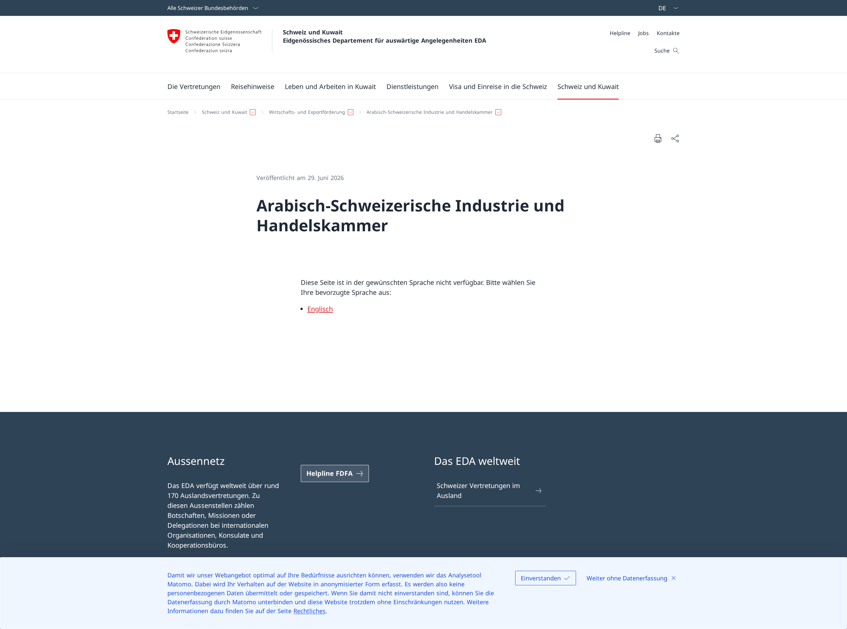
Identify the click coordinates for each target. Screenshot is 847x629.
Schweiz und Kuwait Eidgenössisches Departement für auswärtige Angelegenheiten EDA (384, 36)
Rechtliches (309, 611)
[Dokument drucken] (657, 138)
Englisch (320, 308)
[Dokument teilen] (675, 138)
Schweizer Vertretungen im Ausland (478, 490)
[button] (194, 86)
